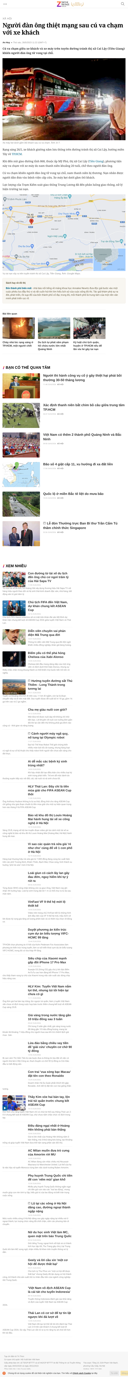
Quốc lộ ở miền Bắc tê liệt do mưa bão (73, 494)
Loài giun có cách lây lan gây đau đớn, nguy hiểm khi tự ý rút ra (48, 877)
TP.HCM (17, 154)
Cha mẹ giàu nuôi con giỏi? (47, 709)
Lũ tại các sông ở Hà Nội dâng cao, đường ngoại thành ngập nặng (49, 1207)
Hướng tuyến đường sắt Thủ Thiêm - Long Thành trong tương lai (50, 684)
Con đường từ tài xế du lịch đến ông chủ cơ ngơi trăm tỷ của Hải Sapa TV (48, 577)
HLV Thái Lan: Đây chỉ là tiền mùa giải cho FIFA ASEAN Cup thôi (49, 790)
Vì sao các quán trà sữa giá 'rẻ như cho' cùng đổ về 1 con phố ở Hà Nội (50, 848)
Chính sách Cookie (82, 1373)
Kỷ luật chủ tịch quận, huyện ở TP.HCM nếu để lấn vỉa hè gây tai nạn (87, 346)
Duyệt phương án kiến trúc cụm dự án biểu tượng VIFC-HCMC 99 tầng (48, 933)
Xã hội (7, 18)
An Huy (6, 42)
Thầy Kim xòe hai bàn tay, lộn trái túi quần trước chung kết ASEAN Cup (49, 1100)
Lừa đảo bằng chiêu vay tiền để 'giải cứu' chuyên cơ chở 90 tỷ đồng (50, 1047)
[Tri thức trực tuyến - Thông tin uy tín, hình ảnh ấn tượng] (70, 4)
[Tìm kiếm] (123, 4)
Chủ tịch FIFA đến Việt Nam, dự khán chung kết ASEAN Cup (48, 606)
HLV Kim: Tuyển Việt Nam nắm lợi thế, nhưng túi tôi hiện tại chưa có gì (49, 990)
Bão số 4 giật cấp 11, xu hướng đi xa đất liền (78, 464)
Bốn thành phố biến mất (18, 288)
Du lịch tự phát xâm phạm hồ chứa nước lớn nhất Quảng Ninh (53, 346)
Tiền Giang (96, 161)
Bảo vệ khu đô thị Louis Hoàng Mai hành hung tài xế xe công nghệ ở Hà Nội (50, 819)
